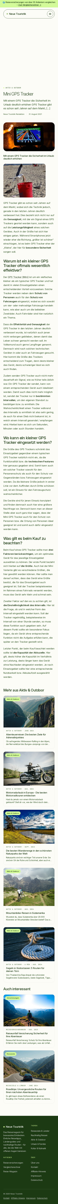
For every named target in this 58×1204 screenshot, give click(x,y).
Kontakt (34, 1167)
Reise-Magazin (10, 1171)
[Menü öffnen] (50, 14)
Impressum (36, 1176)
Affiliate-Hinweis (38, 1171)
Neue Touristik (17, 13)
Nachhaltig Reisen (39, 1135)
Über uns (35, 1163)
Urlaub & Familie (38, 1144)
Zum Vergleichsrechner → (29, 5)
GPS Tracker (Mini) (18, 277)
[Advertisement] (29, 49)
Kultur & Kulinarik (38, 1148)
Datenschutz (37, 1180)
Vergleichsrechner (11, 1167)
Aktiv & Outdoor (13, 88)
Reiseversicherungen (13, 1163)
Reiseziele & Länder (40, 1131)
